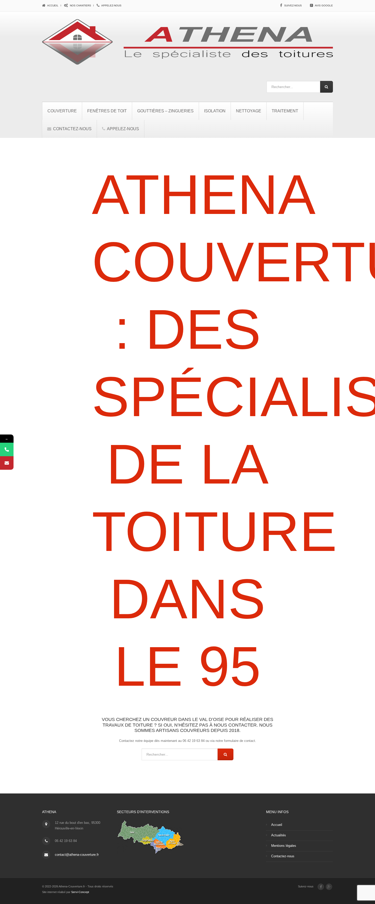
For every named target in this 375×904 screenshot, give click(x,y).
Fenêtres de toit (107, 111)
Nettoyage (248, 111)
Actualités (278, 835)
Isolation (215, 111)
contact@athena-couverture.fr (77, 855)
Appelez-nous (111, 5)
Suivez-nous (293, 5)
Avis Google (324, 5)
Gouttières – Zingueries (165, 111)
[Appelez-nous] (7, 449)
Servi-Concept (80, 892)
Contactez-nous (72, 129)
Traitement (285, 111)
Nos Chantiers (80, 5)
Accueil (52, 5)
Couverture (62, 111)
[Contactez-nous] (7, 463)
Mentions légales (283, 846)
